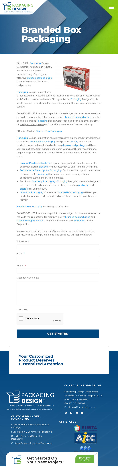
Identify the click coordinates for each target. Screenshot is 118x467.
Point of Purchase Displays (35, 163)
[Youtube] (82, 413)
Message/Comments (28, 277)
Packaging (35, 63)
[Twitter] (66, 413)
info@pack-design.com (84, 407)
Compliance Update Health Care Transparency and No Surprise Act (29, 409)
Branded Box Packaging (49, 131)
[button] (112, 7)
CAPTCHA (22, 309)
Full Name (23, 241)
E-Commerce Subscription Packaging (41, 170)
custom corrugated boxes (31, 220)
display (74, 141)
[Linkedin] (76, 413)
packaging (42, 174)
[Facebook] (71, 413)
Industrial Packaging (31, 192)
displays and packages (74, 145)
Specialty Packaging (43, 181)
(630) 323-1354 (80, 399)
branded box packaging (39, 77)
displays (43, 166)
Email (21, 253)
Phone (21, 265)
